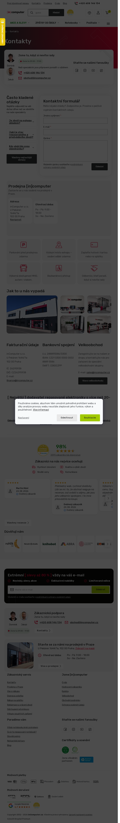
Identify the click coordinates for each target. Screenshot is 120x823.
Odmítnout (67, 418)
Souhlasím (90, 418)
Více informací (41, 409)
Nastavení (23, 417)
